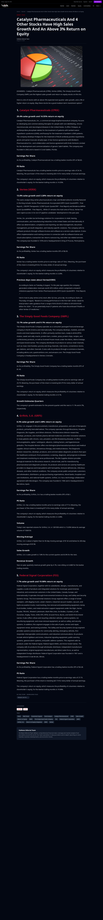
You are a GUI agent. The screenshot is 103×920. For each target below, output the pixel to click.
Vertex (51, 722)
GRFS (78, 719)
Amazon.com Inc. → (23, 697)
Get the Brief (98, 1)
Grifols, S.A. (21, 722)
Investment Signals (37, 716)
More (97, 6)
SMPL (30, 719)
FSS (56, 719)
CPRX (72, 716)
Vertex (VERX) (28, 189)
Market (62, 6)
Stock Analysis (48, 716)
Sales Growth (79, 716)
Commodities (87, 6)
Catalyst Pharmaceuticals (61, 716)
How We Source (78, 1)
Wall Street (26, 716)
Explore (85, 1)
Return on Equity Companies (34, 722)
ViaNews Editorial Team (23, 39)
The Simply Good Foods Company (44, 719)
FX (93, 6)
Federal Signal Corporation (67, 719)
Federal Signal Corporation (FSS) (39, 575)
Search (90, 1)
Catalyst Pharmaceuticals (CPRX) (39, 110)
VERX (45, 722)
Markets (73, 6)
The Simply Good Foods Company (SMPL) (44, 316)
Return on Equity (22, 719)
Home (18, 11)
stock (67, 6)
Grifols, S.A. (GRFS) (31, 415)
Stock (19, 716)
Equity (79, 6)
